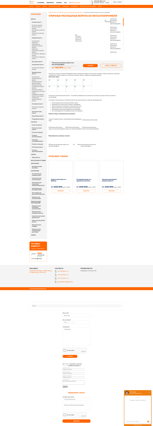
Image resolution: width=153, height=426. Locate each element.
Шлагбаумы (66, 6)
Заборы (44, 6)
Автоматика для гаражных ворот (36, 174)
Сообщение (66, 327)
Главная (51, 12)
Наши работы (50, 2)
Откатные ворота (37, 25)
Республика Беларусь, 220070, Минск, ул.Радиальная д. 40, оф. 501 (40, 271)
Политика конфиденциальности (37, 288)
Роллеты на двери (37, 132)
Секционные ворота (38, 64)
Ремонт (100, 6)
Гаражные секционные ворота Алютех (38, 50)
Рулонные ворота (37, 89)
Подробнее (60, 190)
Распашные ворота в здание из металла (83, 180)
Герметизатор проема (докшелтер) (38, 216)
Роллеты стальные (37, 144)
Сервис (119, 2)
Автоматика (74, 6)
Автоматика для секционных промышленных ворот (38, 184)
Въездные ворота (37, 61)
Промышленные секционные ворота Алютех (38, 86)
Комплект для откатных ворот (36, 198)
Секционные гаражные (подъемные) (36, 42)
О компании (40, 2)
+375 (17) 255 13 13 (63, 278)
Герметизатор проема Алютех (38, 221)
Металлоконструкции (54, 6)
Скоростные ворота (38, 96)
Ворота (31, 6)
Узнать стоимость (111, 65)
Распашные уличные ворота (75, 12)
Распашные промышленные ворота (37, 99)
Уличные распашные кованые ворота (109, 180)
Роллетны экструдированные (37, 140)
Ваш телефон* (67, 320)
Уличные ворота (36, 22)
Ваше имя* (66, 313)
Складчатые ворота (38, 94)
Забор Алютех (36, 157)
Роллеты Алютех (37, 125)
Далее (65, 386)
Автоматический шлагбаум (37, 167)
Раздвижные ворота (38, 119)
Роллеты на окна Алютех (37, 128)
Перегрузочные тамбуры (36, 225)
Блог (65, 2)
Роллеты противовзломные (37, 150)
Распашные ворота (37, 104)
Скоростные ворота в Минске (58, 180)
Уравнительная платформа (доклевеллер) (36, 207)
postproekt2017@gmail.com (65, 282)
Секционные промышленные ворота (37, 78)
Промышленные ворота (36, 73)
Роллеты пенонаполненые (37, 136)
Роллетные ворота (37, 147)
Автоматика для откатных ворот (36, 179)
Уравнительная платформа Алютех (37, 212)
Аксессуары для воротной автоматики (38, 193)
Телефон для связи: (68, 397)
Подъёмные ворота (37, 116)
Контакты (59, 2)
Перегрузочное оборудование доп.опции (36, 231)
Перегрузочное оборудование (88, 6)
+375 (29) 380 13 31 (63, 271)
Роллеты (38, 6)
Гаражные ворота (37, 38)
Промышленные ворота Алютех (37, 82)
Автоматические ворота (37, 112)
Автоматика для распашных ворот (37, 189)
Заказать (90, 65)
